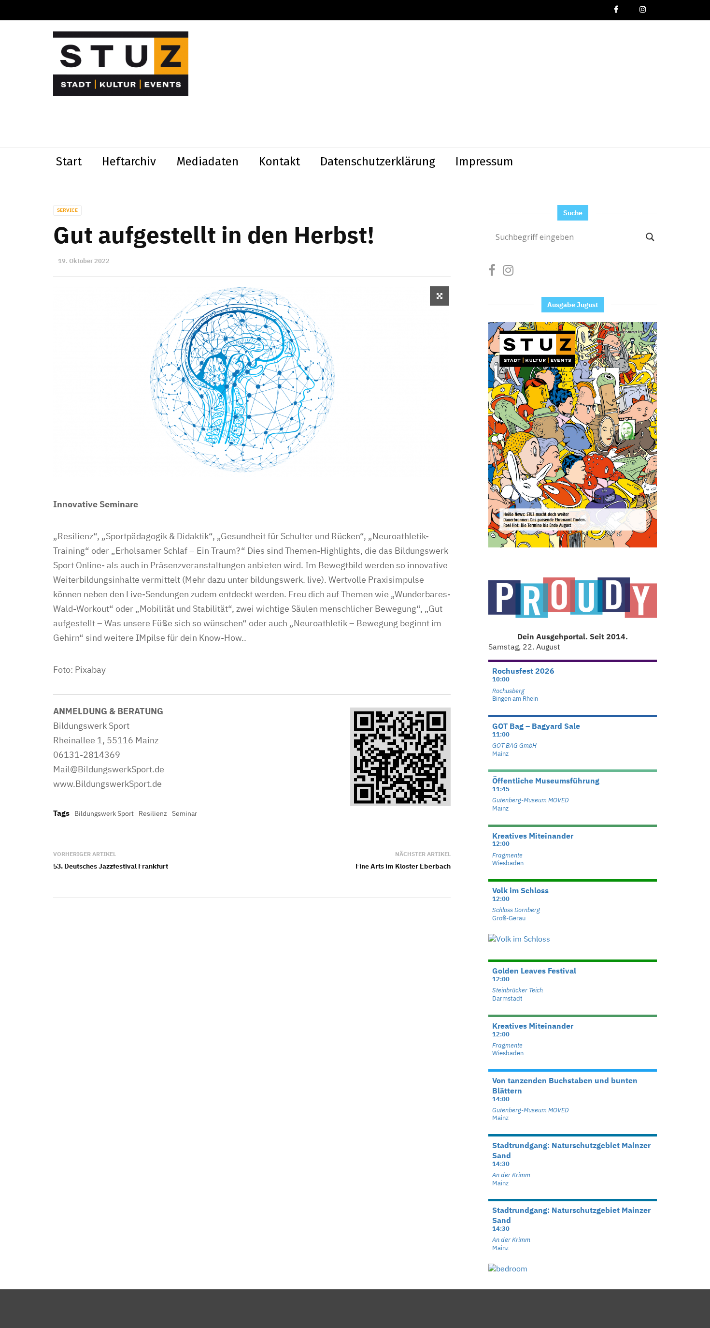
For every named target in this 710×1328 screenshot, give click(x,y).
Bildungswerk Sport (104, 813)
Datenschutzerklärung (377, 161)
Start (69, 161)
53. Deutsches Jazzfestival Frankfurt (110, 866)
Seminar (184, 813)
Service (67, 210)
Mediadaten (207, 161)
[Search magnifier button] (650, 237)
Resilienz (153, 813)
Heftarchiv (129, 161)
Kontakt (279, 161)
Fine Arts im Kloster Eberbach (403, 866)
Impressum (484, 161)
